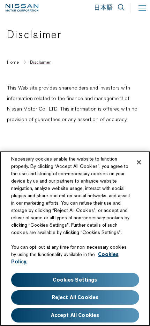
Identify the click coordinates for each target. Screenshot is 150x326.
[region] (75, 238)
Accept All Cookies (75, 315)
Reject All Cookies (75, 297)
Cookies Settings (75, 280)
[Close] (139, 162)
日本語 (103, 7)
